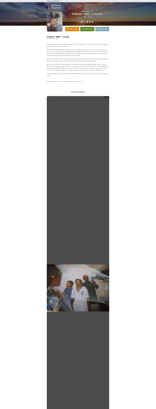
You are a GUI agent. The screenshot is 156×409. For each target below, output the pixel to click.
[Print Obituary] (93, 22)
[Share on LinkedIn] (87, 22)
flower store (79, 81)
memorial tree (61, 81)
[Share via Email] (90, 22)
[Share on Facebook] (82, 22)
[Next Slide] (106, 288)
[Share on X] (84, 22)
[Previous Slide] (49, 288)
